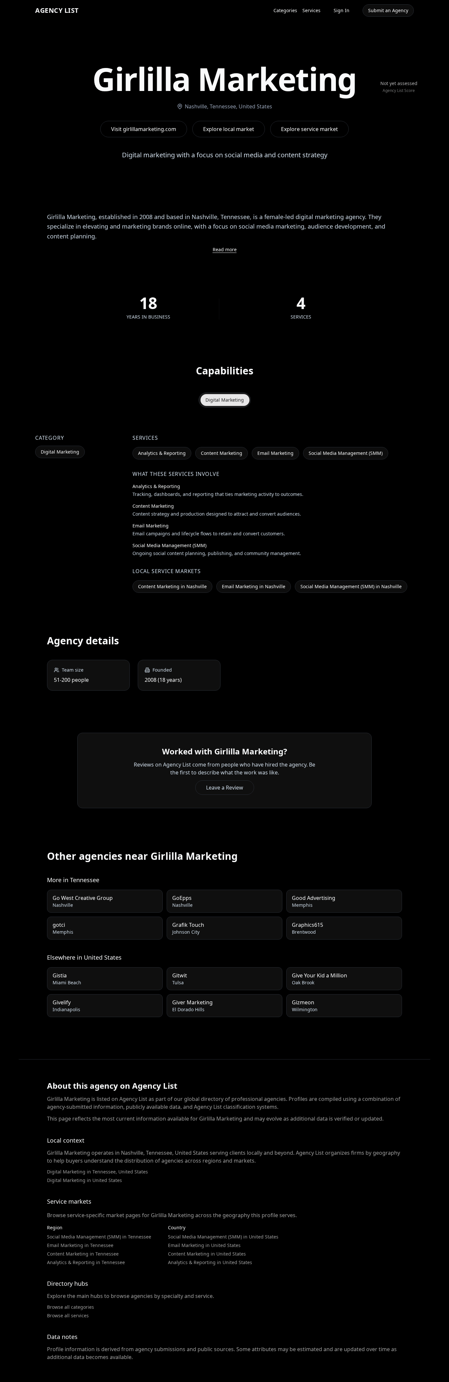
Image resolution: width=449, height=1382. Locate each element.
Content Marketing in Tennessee (83, 1254)
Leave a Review (224, 787)
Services (311, 10)
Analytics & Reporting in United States (210, 1262)
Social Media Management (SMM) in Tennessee (99, 1237)
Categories (285, 10)
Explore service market (309, 129)
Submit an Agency (388, 10)
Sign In (341, 10)
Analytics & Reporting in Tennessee (86, 1262)
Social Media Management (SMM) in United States (223, 1237)
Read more (225, 249)
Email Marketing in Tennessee (80, 1245)
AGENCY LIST (57, 10)
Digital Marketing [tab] (224, 400)
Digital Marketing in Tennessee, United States (97, 1172)
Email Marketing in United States (204, 1245)
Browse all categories (70, 1307)
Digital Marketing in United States (84, 1180)
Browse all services (68, 1315)
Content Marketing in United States (207, 1254)
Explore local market (228, 129)
